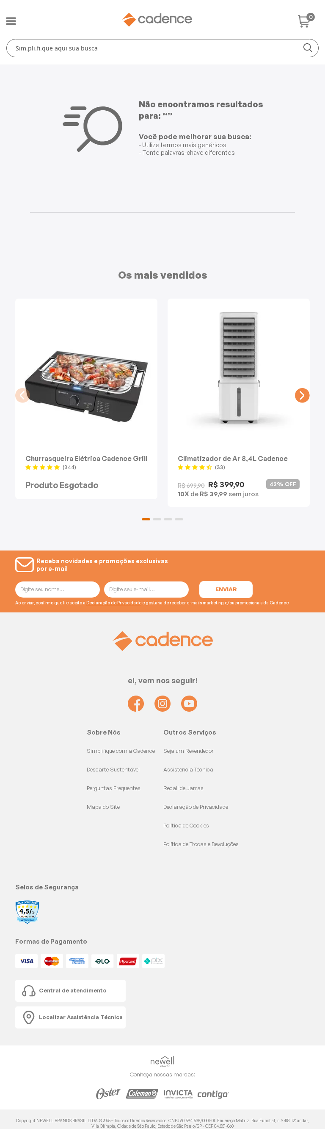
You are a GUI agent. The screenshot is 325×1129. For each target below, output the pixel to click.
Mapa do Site (103, 806)
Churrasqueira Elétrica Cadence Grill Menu (86, 458)
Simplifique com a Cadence (121, 750)
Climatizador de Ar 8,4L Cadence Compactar (233, 458)
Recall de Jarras (183, 788)
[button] (146, 519)
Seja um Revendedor (188, 750)
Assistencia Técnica (188, 769)
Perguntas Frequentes (113, 788)
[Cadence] (157, 20)
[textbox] (162, 48)
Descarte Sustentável (113, 769)
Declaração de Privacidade (113, 602)
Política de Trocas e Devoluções (201, 844)
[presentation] (22, 395)
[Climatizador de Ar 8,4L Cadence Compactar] (239, 368)
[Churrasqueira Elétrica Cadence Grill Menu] (86, 368)
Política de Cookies (186, 825)
